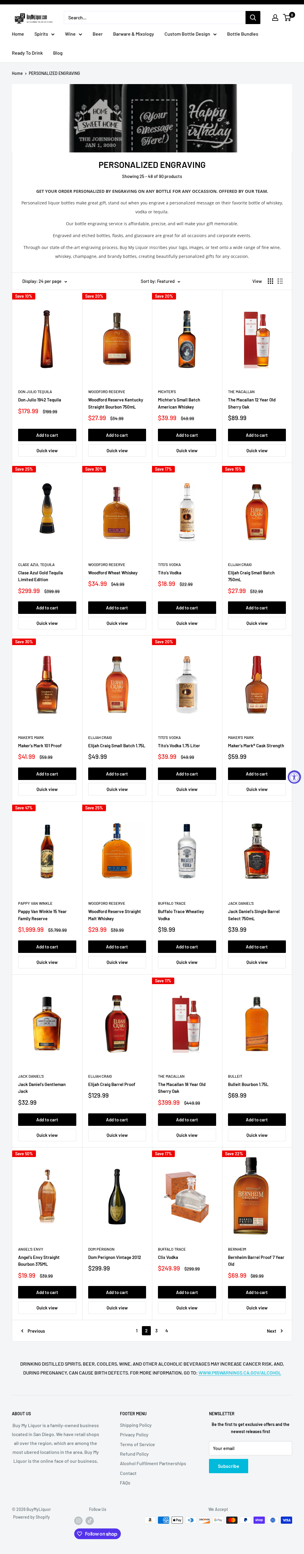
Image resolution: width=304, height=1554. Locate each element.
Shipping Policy (136, 1425)
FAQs (125, 1482)
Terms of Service (137, 1444)
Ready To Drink (27, 53)
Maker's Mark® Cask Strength (256, 745)
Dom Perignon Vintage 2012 (114, 1257)
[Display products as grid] (270, 281)
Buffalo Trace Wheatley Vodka (181, 915)
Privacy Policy (134, 1434)
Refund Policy (134, 1454)
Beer (98, 34)
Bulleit (235, 1076)
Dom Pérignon (101, 1249)
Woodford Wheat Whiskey (112, 572)
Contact (128, 1473)
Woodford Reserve (106, 391)
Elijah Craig (240, 564)
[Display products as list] (280, 281)
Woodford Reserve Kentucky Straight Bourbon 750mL (115, 403)
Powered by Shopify (31, 1517)
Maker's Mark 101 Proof (40, 745)
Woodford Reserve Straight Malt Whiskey (114, 915)
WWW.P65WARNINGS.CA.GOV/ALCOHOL (240, 1372)
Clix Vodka (168, 1257)
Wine (70, 34)
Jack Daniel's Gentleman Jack (42, 1088)
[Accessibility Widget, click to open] (294, 777)
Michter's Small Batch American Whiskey (179, 403)
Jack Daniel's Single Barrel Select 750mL (254, 915)
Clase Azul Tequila (36, 564)
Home (18, 34)
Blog (58, 53)
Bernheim (237, 1249)
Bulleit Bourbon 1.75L (248, 1084)
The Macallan (241, 391)
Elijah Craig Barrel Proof (111, 1084)
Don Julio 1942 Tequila (39, 399)
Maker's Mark (31, 737)
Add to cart (47, 435)
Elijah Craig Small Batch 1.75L (116, 745)
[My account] (275, 17)
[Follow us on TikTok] (90, 1521)
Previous (36, 1331)
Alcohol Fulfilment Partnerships (153, 1463)
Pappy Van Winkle (35, 903)
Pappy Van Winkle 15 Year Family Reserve (42, 915)
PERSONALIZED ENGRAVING (54, 73)
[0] (287, 17)
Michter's (167, 391)
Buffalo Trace (172, 903)
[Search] (253, 17)
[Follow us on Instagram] (78, 1521)
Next (271, 1331)
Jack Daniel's (241, 903)
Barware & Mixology (133, 34)
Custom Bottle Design (187, 34)
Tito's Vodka (169, 564)
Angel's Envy (30, 1249)
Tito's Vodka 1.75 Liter (179, 745)
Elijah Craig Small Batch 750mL (251, 576)
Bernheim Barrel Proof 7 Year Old (256, 1260)
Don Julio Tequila (35, 391)
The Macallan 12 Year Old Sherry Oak (252, 403)
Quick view (47, 450)
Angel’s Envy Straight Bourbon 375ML (39, 1260)
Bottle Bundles (242, 34)
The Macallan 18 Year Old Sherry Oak (181, 1088)
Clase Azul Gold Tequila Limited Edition (40, 576)
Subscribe (228, 1466)
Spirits (41, 34)
